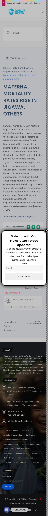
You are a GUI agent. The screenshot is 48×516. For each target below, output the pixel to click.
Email (24, 263)
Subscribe (24, 276)
